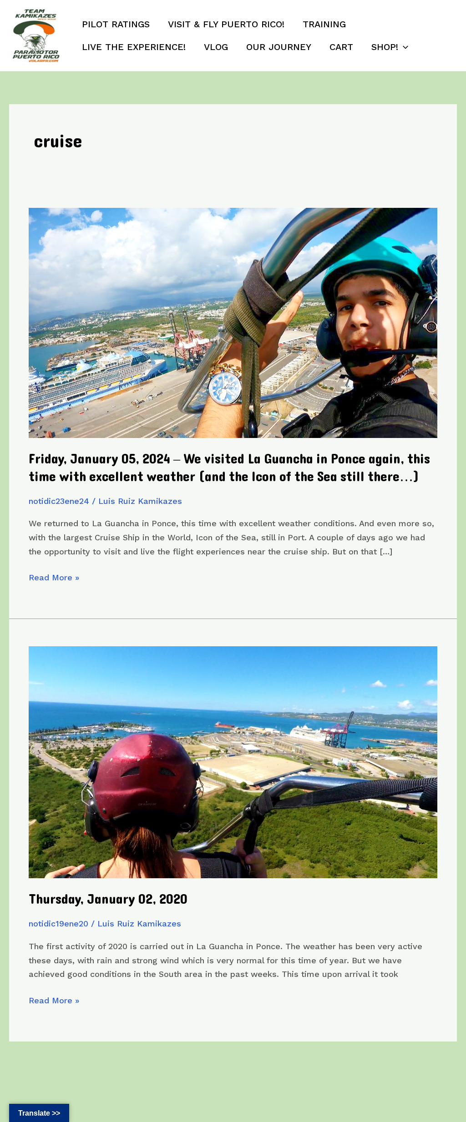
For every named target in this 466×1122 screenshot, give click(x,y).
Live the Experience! (134, 46)
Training (324, 24)
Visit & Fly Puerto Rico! (226, 24)
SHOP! (384, 46)
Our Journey (278, 46)
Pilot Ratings (116, 24)
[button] (403, 46)
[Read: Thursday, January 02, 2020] (233, 761)
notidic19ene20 (58, 923)
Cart (341, 46)
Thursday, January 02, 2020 (108, 899)
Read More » (54, 578)
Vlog (216, 46)
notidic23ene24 (59, 501)
